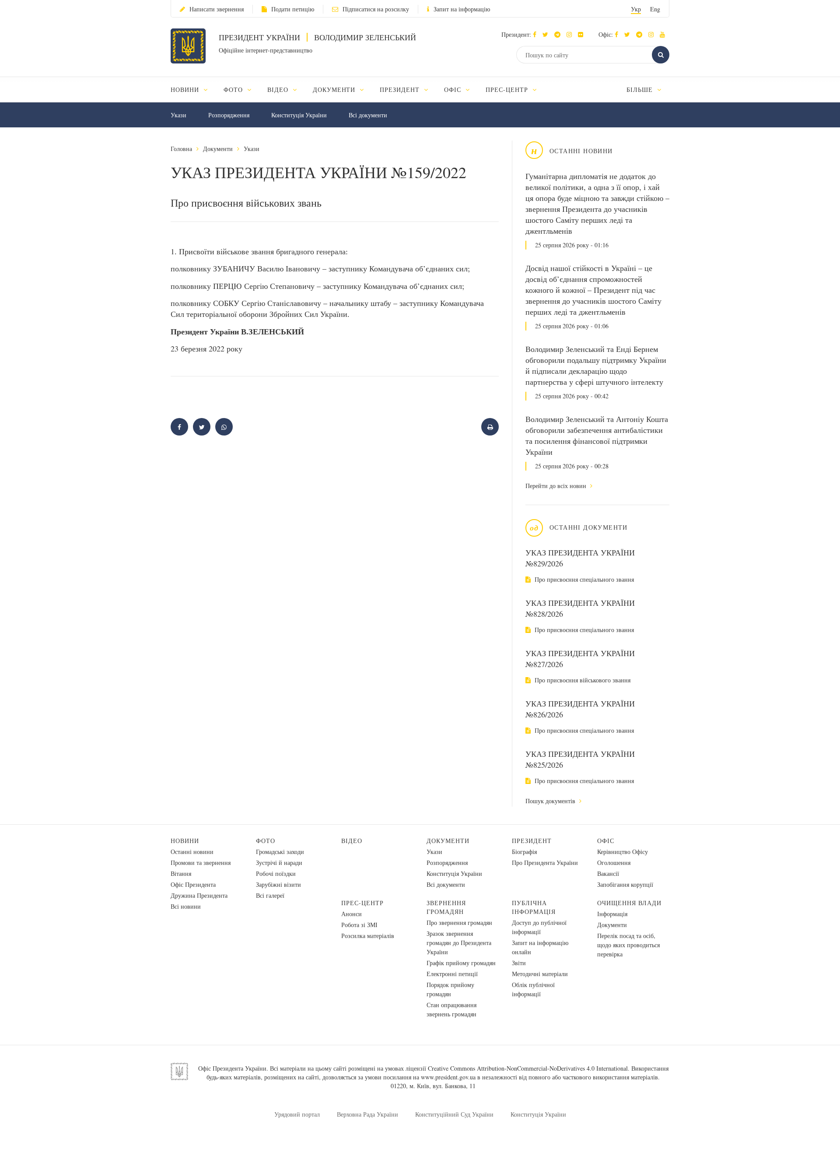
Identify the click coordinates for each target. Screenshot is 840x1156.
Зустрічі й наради (279, 862)
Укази (178, 115)
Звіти (519, 963)
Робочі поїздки (276, 873)
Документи (218, 148)
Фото (265, 840)
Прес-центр (362, 903)
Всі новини (186, 906)
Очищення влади (629, 903)
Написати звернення (216, 9)
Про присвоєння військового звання (581, 680)
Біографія (524, 851)
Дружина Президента (199, 895)
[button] (547, 34)
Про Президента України (545, 862)
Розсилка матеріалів (367, 935)
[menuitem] (193, 89)
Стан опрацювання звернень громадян (451, 1009)
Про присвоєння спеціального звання (583, 579)
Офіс (605, 840)
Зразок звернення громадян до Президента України (459, 942)
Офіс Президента (193, 884)
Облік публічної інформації (533, 989)
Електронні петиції (452, 974)
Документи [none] (335, 89)
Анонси (351, 914)
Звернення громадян (446, 907)
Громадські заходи (280, 851)
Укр (636, 9)
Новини (185, 840)
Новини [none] (186, 89)
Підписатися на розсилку (376, 9)
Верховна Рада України (367, 1114)
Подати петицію (292, 9)
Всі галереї (270, 895)
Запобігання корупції (625, 884)
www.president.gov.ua (448, 1077)
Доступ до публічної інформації (539, 927)
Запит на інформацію (462, 9)
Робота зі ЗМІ (359, 925)
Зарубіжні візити (278, 884)
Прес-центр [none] (508, 89)
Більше (640, 89)
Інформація (612, 914)
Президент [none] (401, 89)
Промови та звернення (201, 862)
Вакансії (608, 873)
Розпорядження (228, 115)
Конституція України (299, 115)
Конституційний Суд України (454, 1114)
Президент (532, 840)
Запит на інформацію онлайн (540, 947)
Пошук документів (551, 801)
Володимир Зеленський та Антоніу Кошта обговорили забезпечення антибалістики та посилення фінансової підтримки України (596, 435)
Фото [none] (234, 89)
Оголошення (613, 862)
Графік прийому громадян (461, 963)
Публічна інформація (534, 907)
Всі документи (368, 115)
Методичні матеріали (540, 974)
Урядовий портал (297, 1114)
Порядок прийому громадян (450, 989)
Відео (351, 840)
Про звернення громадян (459, 922)
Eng (655, 9)
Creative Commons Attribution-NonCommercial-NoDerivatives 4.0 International (528, 1068)
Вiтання (181, 873)
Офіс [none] (453, 89)
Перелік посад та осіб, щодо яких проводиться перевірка (628, 944)
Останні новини (192, 851)
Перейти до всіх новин (556, 485)
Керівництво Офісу (622, 851)
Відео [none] (278, 89)
